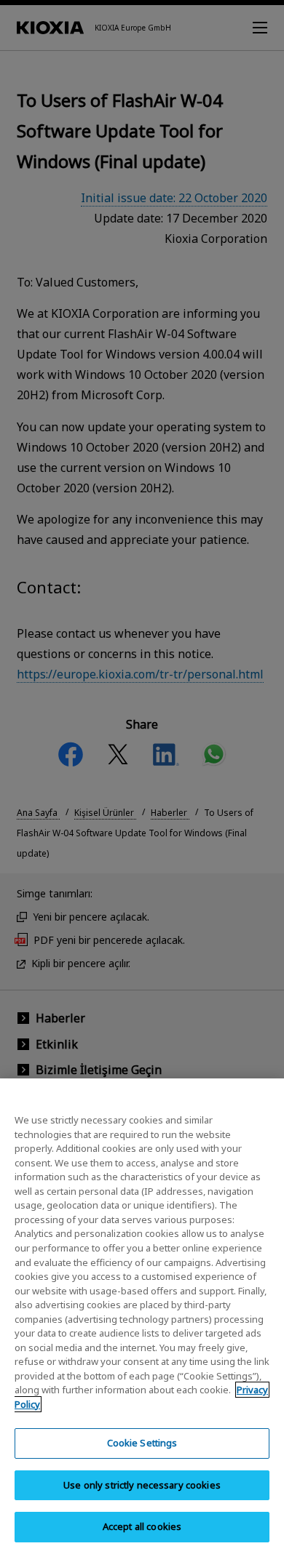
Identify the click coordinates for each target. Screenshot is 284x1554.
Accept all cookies (142, 1526)
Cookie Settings (142, 1442)
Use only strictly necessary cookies (142, 1484)
